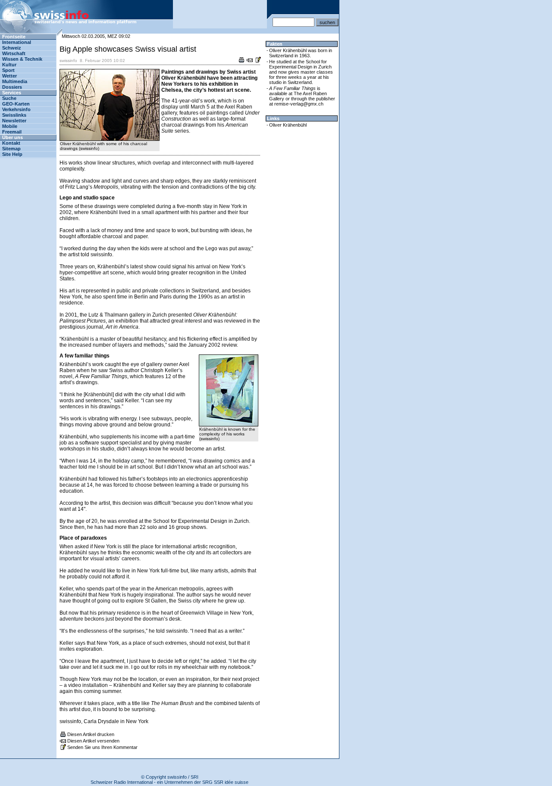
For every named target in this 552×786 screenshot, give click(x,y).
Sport (8, 70)
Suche (9, 98)
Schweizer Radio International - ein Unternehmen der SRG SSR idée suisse (169, 782)
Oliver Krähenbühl (288, 124)
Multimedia (14, 81)
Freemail (12, 131)
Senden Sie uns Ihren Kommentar (102, 747)
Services (11, 92)
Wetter (9, 75)
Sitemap (11, 148)
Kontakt (11, 143)
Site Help (12, 154)
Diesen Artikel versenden (93, 740)
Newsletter (14, 120)
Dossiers (12, 87)
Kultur (9, 64)
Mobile (9, 126)
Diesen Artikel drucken (90, 734)
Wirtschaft (13, 53)
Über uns (12, 137)
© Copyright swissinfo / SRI (169, 777)
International (16, 42)
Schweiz (11, 47)
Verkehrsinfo (16, 109)
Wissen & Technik (22, 59)
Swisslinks (14, 115)
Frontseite (13, 36)
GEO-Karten (16, 103)
